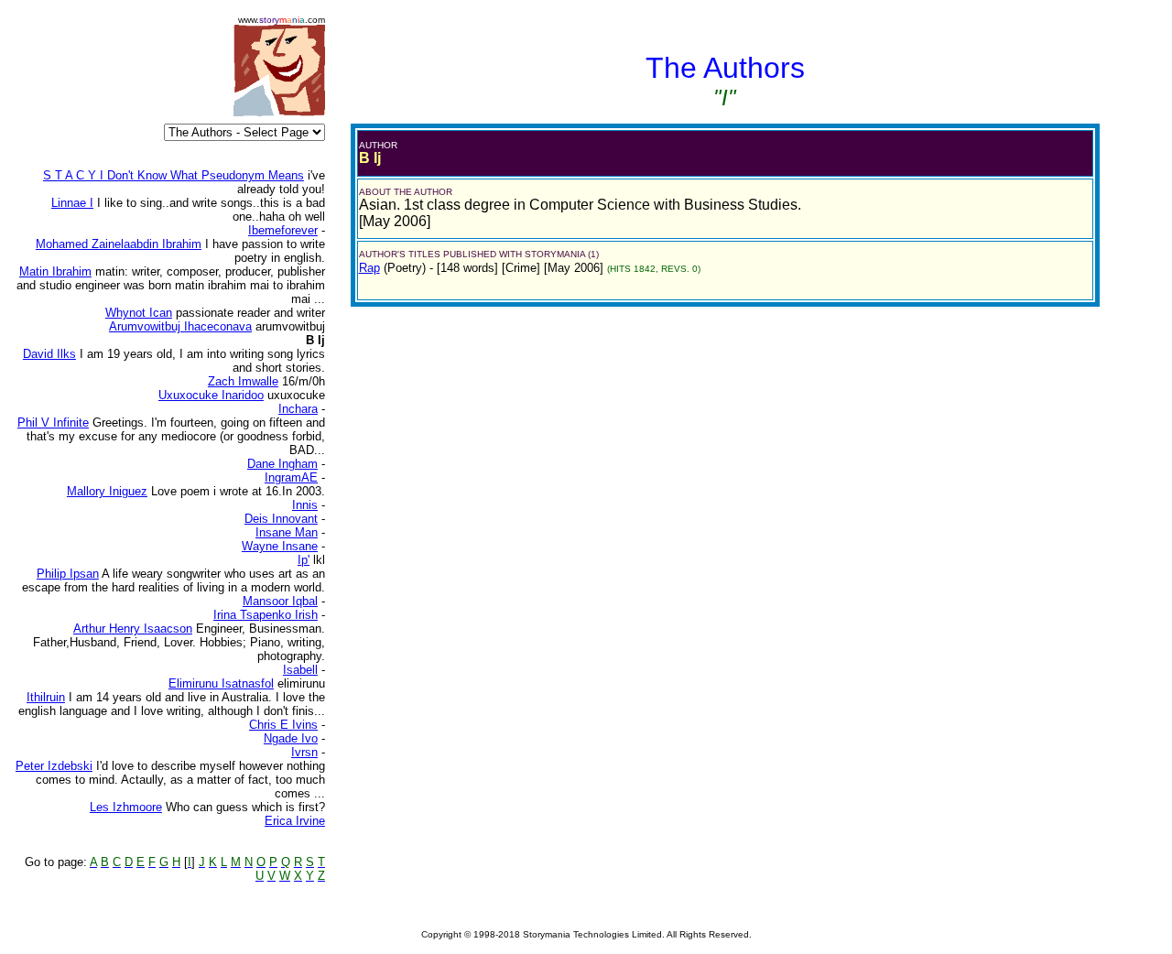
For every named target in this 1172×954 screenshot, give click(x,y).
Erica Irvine (295, 821)
